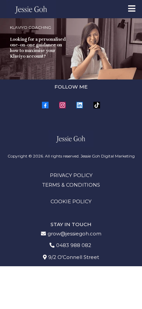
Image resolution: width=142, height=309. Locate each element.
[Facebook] (45, 105)
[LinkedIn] (79, 105)
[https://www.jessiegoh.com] (31, 9)
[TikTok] (96, 105)
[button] (131, 9)
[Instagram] (62, 105)
